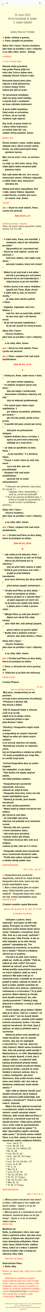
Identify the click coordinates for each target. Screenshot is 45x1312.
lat (7, 3)
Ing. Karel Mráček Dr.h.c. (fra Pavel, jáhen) (28, 1304)
